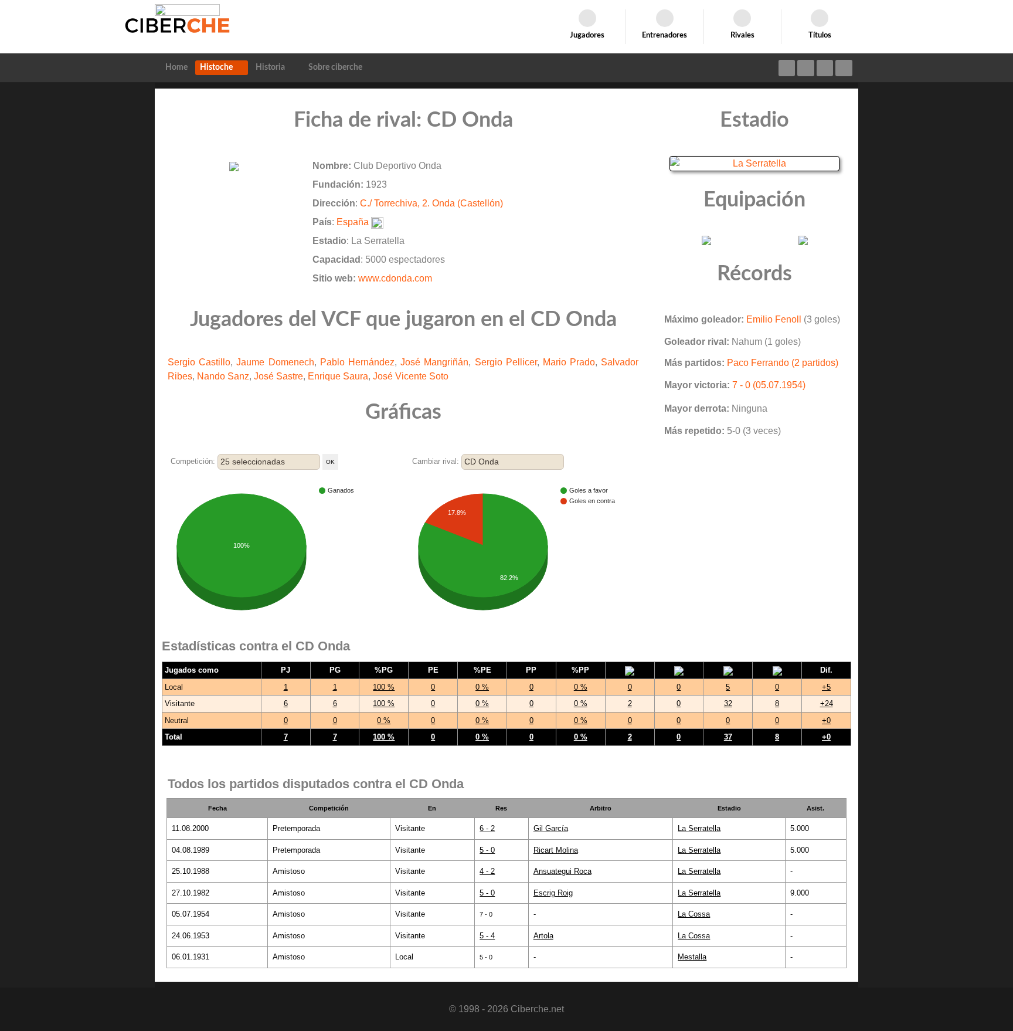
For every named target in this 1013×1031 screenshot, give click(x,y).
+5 (826, 687)
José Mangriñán (434, 362)
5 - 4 (487, 935)
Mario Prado (569, 362)
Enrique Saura (338, 376)
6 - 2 (487, 828)
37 (728, 736)
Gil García (550, 828)
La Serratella (699, 828)
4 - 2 (487, 871)
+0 (826, 720)
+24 (826, 703)
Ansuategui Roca (562, 871)
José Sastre (278, 376)
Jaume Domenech (275, 362)
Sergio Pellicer (506, 362)
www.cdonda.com (395, 278)
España (352, 222)
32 (728, 703)
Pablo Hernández (357, 362)
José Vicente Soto (410, 376)
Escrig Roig (553, 892)
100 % (384, 687)
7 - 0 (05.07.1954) (768, 385)
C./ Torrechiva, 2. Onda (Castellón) (431, 203)
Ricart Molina (555, 850)
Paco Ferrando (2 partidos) (782, 363)
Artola (543, 935)
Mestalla (692, 956)
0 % (482, 687)
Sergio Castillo (199, 362)
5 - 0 (487, 850)
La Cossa (694, 914)
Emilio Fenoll (773, 319)
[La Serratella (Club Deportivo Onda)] (754, 163)
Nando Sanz (223, 376)
